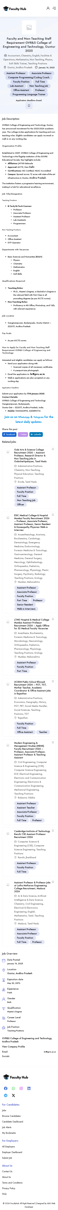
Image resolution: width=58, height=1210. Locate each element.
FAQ (4, 1194)
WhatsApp (24, 417)
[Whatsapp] (13, 1088)
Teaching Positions (37, 63)
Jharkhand (31, 857)
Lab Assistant (16, 86)
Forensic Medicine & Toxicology (30, 550)
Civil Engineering (26, 762)
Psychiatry (28, 574)
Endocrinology (32, 546)
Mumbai (22, 582)
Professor (40, 90)
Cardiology (34, 538)
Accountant (14, 55)
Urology (38, 578)
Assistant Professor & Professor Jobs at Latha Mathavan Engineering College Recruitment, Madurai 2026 (32, 887)
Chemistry (26, 55)
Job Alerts (6, 1127)
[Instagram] (21, 1088)
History (42, 702)
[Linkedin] (28, 1088)
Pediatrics (34, 566)
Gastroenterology (23, 554)
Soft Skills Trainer (18, 63)
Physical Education (23, 474)
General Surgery (33, 558)
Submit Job (7, 1158)
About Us (6, 1177)
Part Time (22, 600)
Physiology (35, 570)
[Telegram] (5, 1095)
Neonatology (36, 641)
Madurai (22, 923)
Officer (20, 504)
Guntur (11, 67)
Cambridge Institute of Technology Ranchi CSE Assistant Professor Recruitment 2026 (32, 834)
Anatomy (40, 534)
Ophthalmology (34, 562)
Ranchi (21, 857)
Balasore (22, 797)
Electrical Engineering (31, 774)
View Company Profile (13, 1046)
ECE (16, 774)
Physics (48, 59)
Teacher (43, 732)
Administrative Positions (30, 466)
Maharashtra (33, 582)
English (36, 55)
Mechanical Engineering (26, 789)
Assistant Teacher (26, 807)
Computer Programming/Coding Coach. (29, 77)
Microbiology (21, 641)
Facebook (10, 434)
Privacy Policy (8, 1188)
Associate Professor (42, 73)
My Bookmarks (9, 1133)
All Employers (8, 1146)
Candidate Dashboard (12, 1121)
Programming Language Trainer (29, 94)
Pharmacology (21, 570)
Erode (21, 481)
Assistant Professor (15, 73)
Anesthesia (23, 633)
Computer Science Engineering (30, 770)
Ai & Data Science (27, 896)
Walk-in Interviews (26, 608)
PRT (22, 706)
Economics (19, 702)
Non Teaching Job (39, 86)
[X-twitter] (13, 1095)
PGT (16, 706)
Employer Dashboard (12, 1152)
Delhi (31, 167)
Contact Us (7, 1171)
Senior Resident (25, 604)
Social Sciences (22, 710)
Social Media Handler (36, 706)
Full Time (40, 81)
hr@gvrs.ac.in (37, 374)
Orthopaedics (21, 566)
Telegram (38, 417)
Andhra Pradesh (24, 67)
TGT (26, 714)
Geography (32, 702)
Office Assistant (21, 90)
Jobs (4, 1110)
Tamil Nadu (31, 481)
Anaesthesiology (26, 534)
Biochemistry (20, 538)
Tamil (30, 915)
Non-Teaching (37, 59)
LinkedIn (37, 434)
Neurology (19, 562)
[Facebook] (5, 1088)
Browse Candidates (11, 1116)
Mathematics (22, 59)
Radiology (40, 574)
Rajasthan (23, 717)
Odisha (31, 797)
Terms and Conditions (12, 1182)
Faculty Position (21, 81)
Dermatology (21, 542)
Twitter (23, 434)
